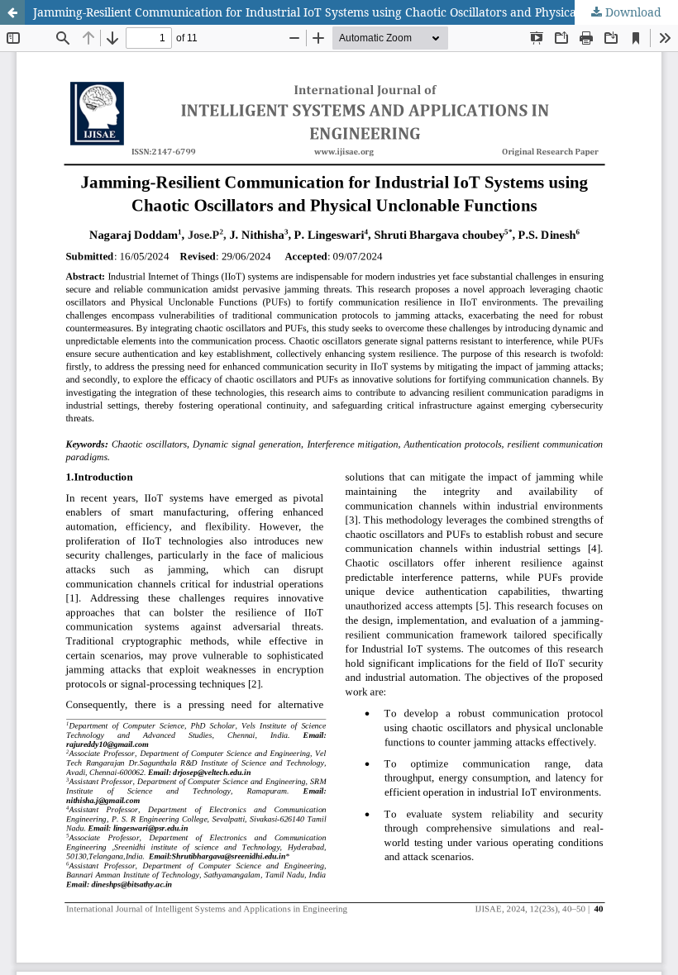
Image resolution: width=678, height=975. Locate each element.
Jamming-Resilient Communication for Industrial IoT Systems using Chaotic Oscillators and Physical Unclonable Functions (355, 12)
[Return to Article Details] (12, 12)
